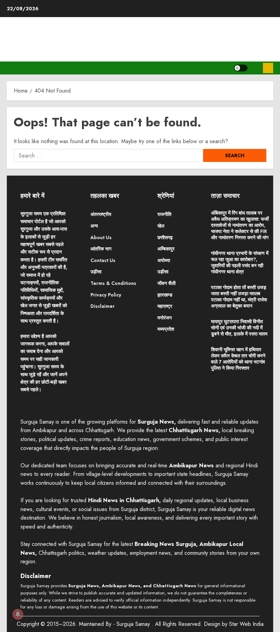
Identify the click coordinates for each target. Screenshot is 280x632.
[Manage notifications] (17, 614)
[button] (255, 67)
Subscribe (268, 68)
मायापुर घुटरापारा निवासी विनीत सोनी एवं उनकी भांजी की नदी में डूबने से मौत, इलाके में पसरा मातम (239, 327)
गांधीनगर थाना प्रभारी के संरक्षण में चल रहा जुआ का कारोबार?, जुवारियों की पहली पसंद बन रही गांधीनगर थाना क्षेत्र (239, 262)
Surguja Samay (134, 624)
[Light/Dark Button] (241, 68)
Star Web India (246, 624)
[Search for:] (108, 155)
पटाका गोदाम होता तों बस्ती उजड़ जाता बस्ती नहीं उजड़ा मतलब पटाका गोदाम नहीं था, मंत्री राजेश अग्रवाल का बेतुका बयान (239, 296)
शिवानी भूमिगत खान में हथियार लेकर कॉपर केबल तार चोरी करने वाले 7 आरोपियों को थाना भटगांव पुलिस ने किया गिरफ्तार (238, 358)
